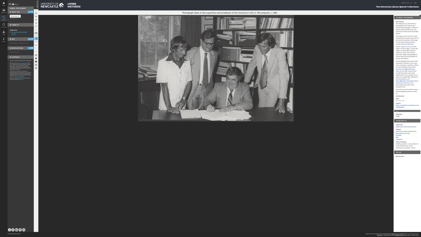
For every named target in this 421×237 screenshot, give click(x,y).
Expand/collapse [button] (420, 17)
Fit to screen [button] (36, 16)
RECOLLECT (379, 235)
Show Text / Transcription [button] (36, 45)
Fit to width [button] (36, 19)
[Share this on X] (9, 228)
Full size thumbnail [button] (36, 13)
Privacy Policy (11, 233)
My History (4, 27)
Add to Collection (36, 58)
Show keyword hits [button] (36, 48)
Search (4, 20)
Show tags (14, 16)
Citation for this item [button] (36, 68)
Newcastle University (403, 133)
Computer (399, 139)
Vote (15, 4)
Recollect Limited (399, 235)
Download (36, 55)
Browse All (4, 12)
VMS (397, 137)
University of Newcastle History (406, 127)
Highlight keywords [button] (36, 51)
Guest (408, 3)
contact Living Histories (397, 233)
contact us (20, 79)
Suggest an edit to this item (10, 4)
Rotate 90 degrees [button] (36, 26)
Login (3, 34)
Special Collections (22, 63)
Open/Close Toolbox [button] (37, 4)
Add (30, 12)
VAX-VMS (398, 135)
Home (3, 5)
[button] (36, 38)
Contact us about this (36, 61)
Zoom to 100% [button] (36, 29)
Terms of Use (18, 233)
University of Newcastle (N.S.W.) (406, 131)
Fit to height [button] (36, 23)
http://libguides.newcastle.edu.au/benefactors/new (407, 82)
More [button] (3, 41)
